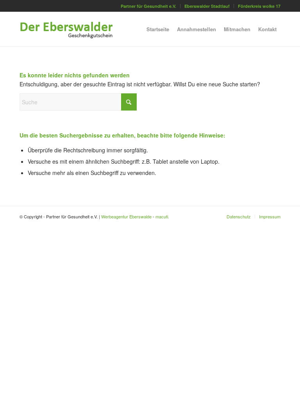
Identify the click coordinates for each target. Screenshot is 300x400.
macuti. (162, 216)
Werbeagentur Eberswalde (126, 216)
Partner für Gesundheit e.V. (148, 6)
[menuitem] (148, 6)
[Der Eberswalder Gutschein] (73, 29)
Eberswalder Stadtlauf (207, 6)
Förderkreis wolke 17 (259, 6)
